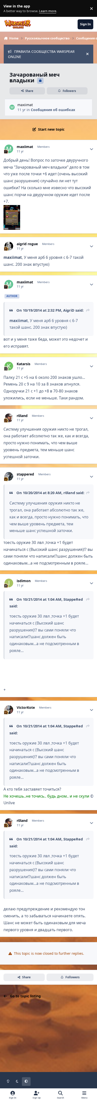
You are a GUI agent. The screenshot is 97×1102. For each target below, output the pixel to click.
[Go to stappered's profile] (8, 476)
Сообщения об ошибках (53, 109)
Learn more (9, 8)
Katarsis (23, 364)
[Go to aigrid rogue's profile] (8, 246)
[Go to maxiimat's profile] (12, 107)
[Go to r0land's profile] (8, 418)
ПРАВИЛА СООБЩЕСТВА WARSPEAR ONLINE (41, 54)
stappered (25, 474)
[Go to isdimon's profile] (8, 583)
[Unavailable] (11, 208)
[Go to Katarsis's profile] (8, 366)
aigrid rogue (27, 244)
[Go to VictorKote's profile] (8, 709)
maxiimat (25, 104)
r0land (22, 416)
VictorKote (26, 707)
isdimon (24, 581)
